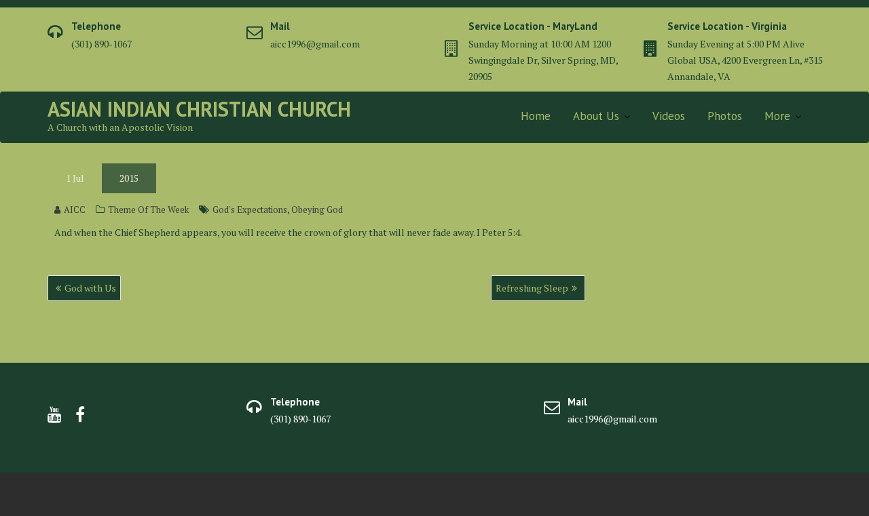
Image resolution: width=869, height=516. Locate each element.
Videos (668, 115)
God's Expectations (249, 209)
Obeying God (317, 209)
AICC (75, 209)
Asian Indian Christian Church (199, 109)
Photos (724, 115)
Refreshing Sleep (532, 287)
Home (536, 115)
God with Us (90, 287)
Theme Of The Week (148, 209)
